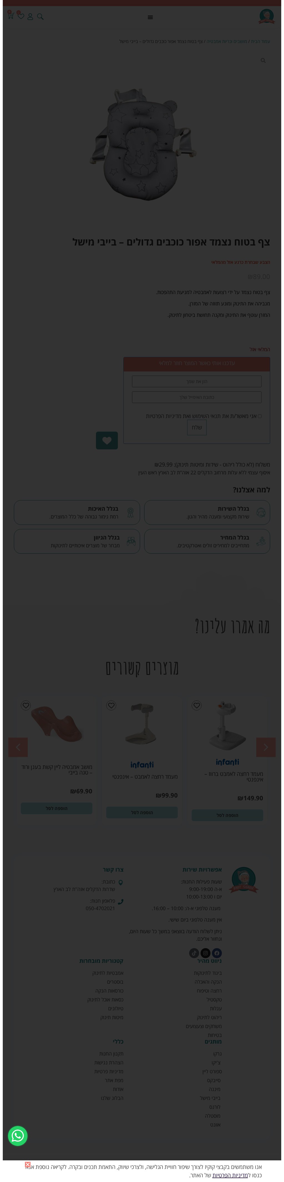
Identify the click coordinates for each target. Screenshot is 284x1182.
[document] (142, 591)
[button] (28, 1164)
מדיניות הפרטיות (230, 1175)
